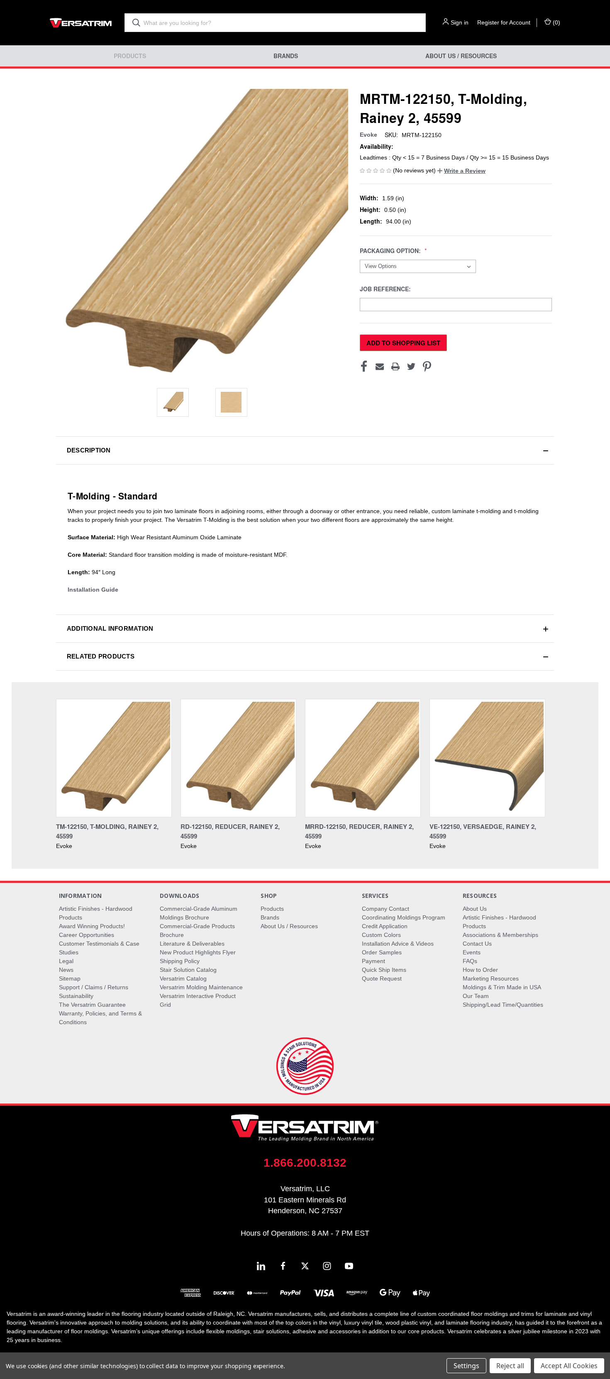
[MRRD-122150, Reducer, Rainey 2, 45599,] (363, 758)
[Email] (380, 366)
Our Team (476, 996)
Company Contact (385, 908)
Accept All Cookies (569, 1365)
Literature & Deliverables (192, 943)
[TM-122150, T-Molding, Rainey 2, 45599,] (114, 758)
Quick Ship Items (384, 969)
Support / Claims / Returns (93, 987)
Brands (285, 56)
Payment (373, 961)
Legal (66, 961)
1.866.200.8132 (305, 1162)
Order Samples (382, 952)
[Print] (395, 366)
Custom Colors (381, 935)
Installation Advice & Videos (398, 943)
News (66, 969)
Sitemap (70, 978)
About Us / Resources (461, 56)
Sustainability (76, 996)
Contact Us (477, 943)
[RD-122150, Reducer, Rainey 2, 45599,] (238, 758)
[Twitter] (411, 366)
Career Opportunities (86, 935)
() (555, 22)
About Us (475, 908)
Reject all (510, 1365)
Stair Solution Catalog (188, 969)
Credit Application (384, 926)
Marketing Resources (491, 978)
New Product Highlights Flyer (198, 952)
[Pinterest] (427, 366)
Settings (466, 1365)
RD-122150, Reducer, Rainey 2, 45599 (230, 831)
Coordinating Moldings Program (403, 917)
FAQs (470, 961)
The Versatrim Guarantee (92, 1004)
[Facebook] (364, 366)
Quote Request (382, 978)
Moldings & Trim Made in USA (502, 987)
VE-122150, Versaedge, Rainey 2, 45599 (482, 831)
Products (130, 56)
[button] (461, 170)
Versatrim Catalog (183, 978)
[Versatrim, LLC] (81, 22)
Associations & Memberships (500, 935)
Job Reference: (386, 289)
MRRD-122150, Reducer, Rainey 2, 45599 (359, 831)
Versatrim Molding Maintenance (201, 987)
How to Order (480, 969)
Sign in (459, 22)
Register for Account (503, 22)
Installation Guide (93, 589)
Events (472, 952)
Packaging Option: (391, 250)
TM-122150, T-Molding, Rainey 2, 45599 (107, 831)
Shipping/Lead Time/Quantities (503, 1004)
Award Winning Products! (92, 926)
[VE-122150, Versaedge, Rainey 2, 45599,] (487, 758)
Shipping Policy (180, 961)
